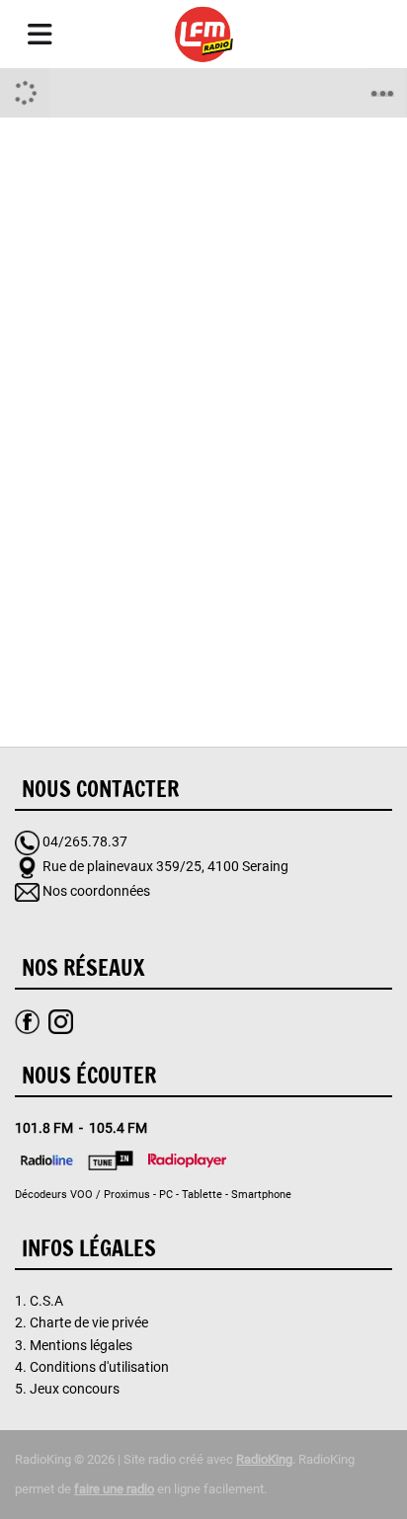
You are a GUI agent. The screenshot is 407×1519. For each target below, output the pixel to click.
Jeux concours (75, 1389)
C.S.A (46, 1301)
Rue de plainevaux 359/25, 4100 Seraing (165, 866)
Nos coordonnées (96, 891)
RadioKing (264, 1459)
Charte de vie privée (89, 1322)
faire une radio (114, 1488)
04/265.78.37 (84, 841)
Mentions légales (81, 1345)
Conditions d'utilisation (99, 1367)
